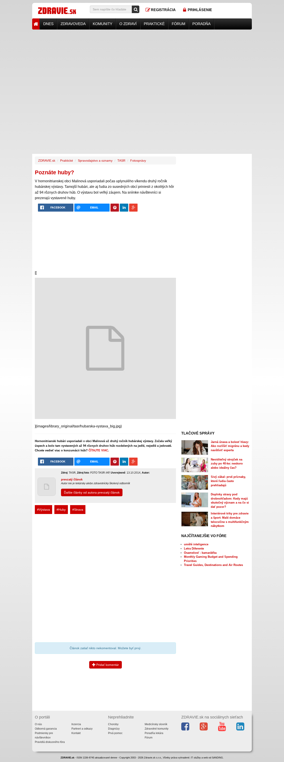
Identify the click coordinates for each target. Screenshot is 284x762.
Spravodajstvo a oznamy (95, 160)
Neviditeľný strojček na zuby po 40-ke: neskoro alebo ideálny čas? (227, 463)
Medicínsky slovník (156, 724)
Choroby (113, 724)
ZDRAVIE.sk (46, 160)
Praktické (154, 24)
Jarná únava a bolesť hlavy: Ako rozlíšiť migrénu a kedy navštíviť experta (230, 446)
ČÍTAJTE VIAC (98, 450)
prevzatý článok (72, 479)
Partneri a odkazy (82, 728)
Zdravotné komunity (156, 728)
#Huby (61, 509)
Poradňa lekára (154, 733)
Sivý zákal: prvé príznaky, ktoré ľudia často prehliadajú (228, 481)
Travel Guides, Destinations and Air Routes (213, 565)
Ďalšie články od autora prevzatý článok (92, 492)
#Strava (77, 509)
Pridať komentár (107, 665)
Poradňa (201, 24)
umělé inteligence (196, 544)
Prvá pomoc (115, 733)
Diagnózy (114, 728)
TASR (121, 160)
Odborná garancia (46, 728)
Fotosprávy (138, 160)
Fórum (178, 24)
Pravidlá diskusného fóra (50, 742)
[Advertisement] (142, 61)
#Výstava (43, 509)
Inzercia (76, 724)
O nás (38, 724)
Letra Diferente (194, 548)
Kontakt (76, 733)
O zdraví (128, 24)
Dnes (48, 24)
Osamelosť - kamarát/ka (200, 552)
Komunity (102, 24)
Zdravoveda (73, 24)
